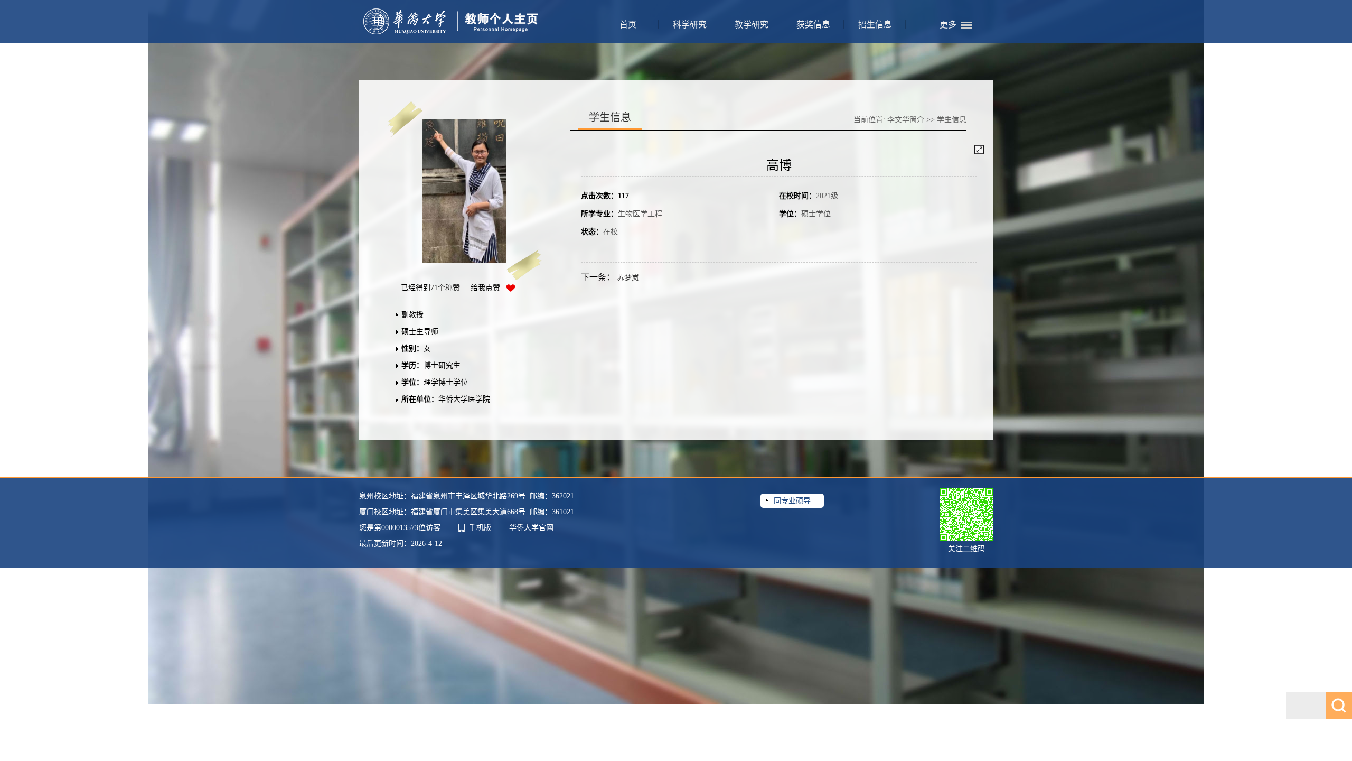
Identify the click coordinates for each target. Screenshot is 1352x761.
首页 (627, 24)
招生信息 (875, 24)
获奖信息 (813, 24)
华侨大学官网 (531, 528)
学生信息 (951, 120)
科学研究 (690, 24)
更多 (948, 24)
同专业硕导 (792, 501)
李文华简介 (905, 120)
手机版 (480, 528)
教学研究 (751, 24)
